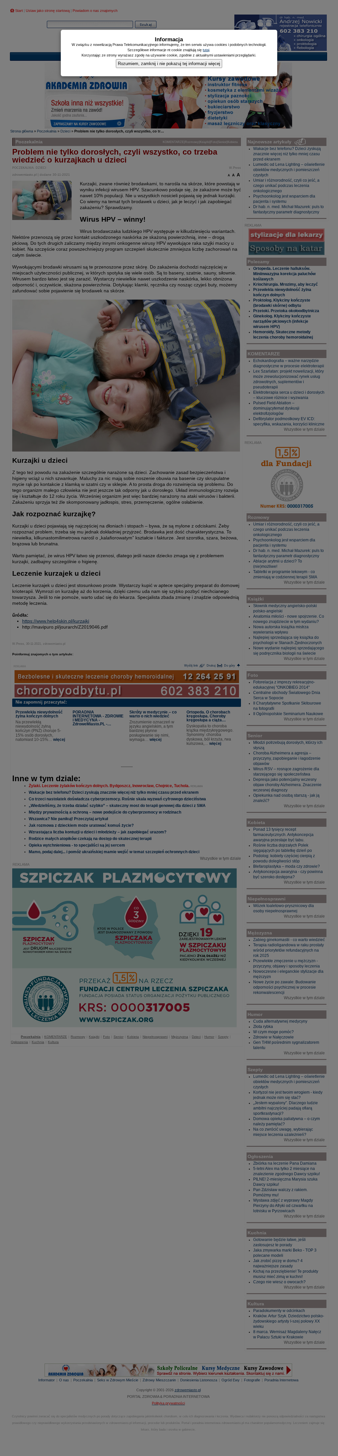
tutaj (206, 50)
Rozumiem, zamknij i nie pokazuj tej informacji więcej (169, 63)
